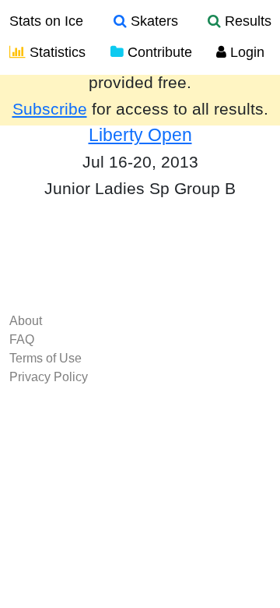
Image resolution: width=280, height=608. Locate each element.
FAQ (21, 339)
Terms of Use (45, 358)
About (25, 320)
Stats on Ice (46, 21)
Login (245, 52)
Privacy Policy (48, 377)
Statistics (56, 52)
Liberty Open (140, 135)
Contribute (158, 52)
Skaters (152, 21)
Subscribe (49, 109)
